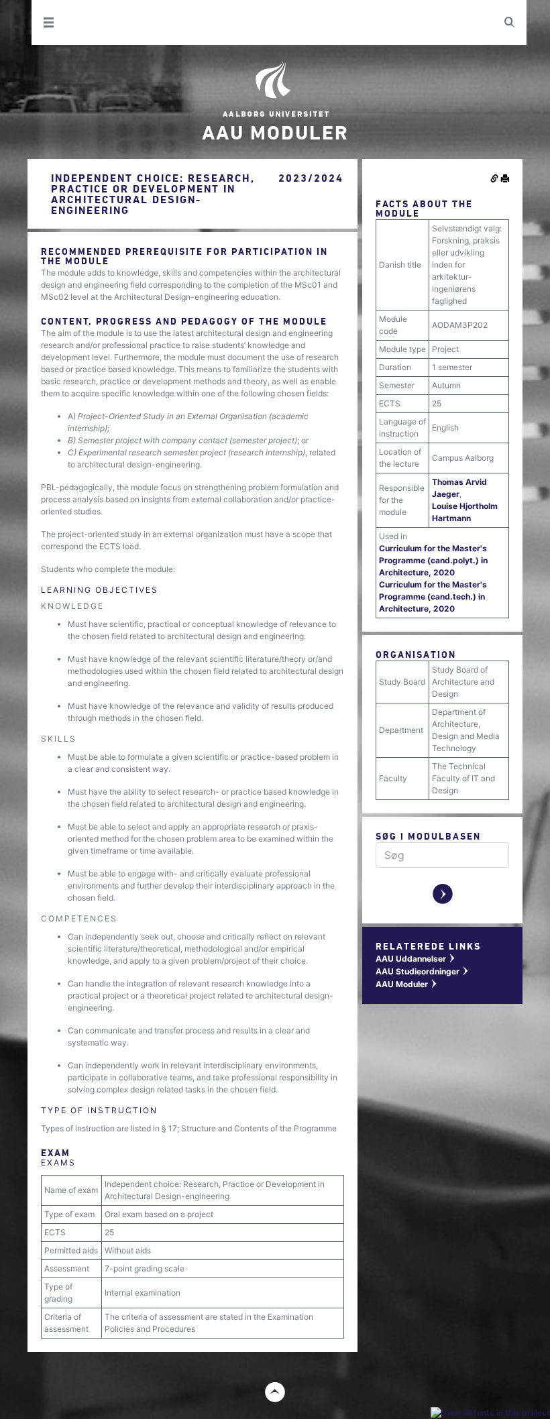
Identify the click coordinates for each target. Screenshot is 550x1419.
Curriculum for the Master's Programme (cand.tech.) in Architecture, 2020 (433, 596)
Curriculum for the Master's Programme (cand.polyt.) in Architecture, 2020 (433, 560)
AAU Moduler (407, 984)
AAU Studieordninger (423, 971)
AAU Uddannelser (416, 959)
